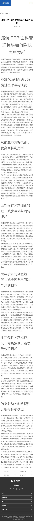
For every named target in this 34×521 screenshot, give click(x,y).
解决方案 (4, 501)
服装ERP (7, 13)
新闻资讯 (4, 497)
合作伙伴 (23, 471)
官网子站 (23, 475)
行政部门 (7, 471)
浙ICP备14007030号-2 (19, 517)
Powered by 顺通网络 (17, 519)
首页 (1, 13)
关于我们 (4, 505)
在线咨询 (4, 510)
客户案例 (7, 475)
